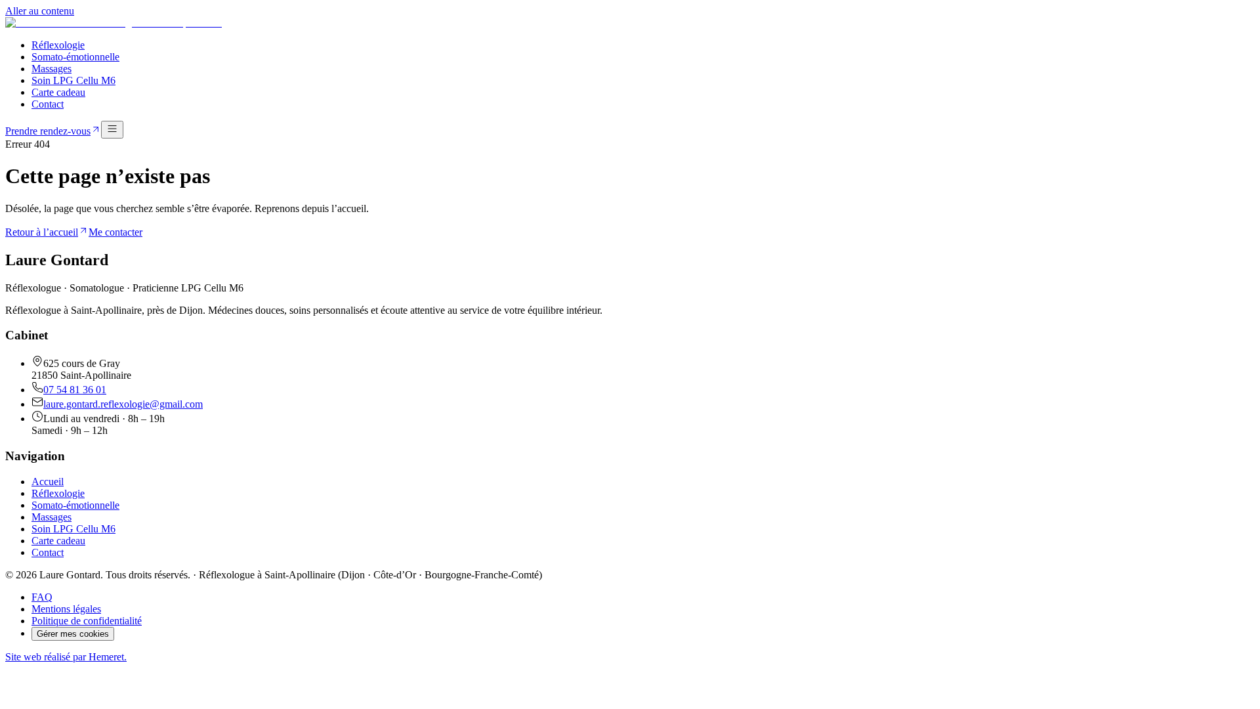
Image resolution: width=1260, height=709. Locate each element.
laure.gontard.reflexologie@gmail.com (123, 404)
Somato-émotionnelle (75, 56)
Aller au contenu (39, 10)
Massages (52, 68)
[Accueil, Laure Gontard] (113, 22)
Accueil (48, 481)
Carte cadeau (58, 92)
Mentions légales (66, 608)
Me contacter (115, 232)
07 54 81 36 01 (74, 389)
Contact (48, 104)
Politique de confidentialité (87, 620)
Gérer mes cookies (73, 634)
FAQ (42, 597)
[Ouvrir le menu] (112, 130)
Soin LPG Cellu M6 (74, 80)
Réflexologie (58, 45)
